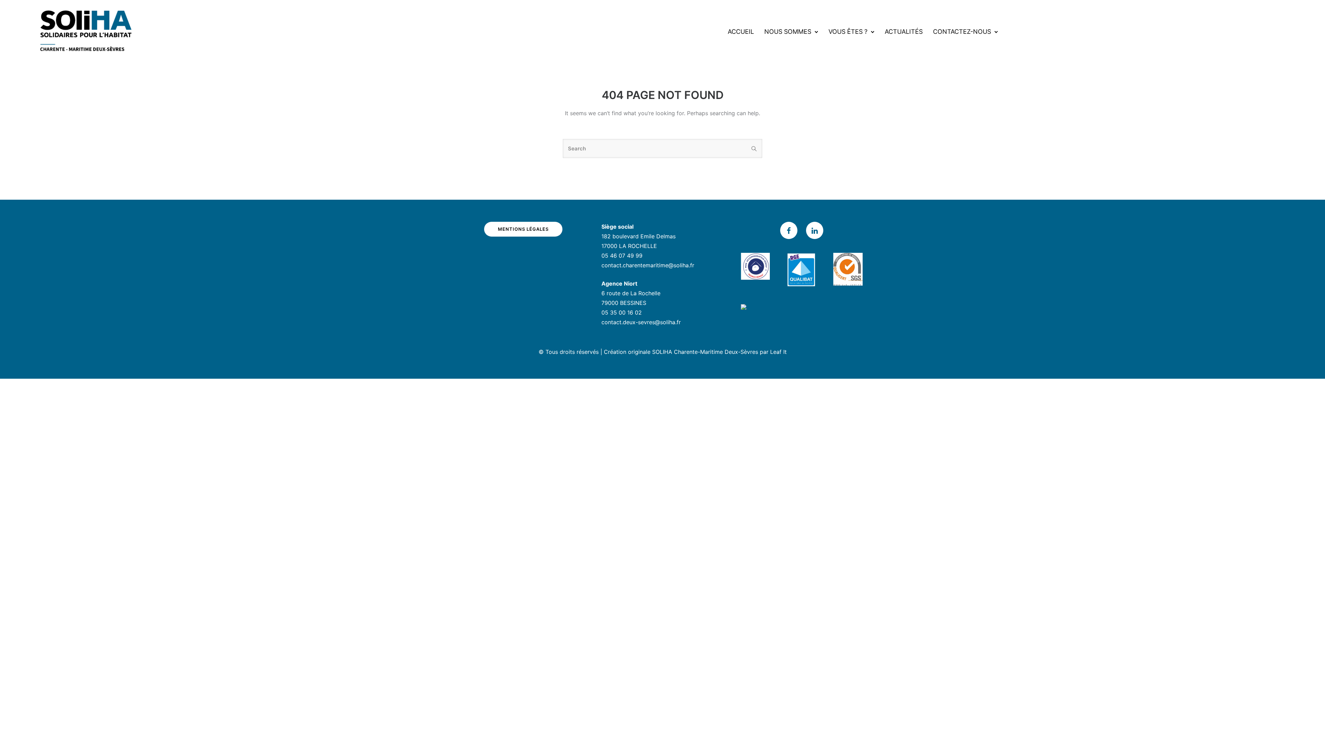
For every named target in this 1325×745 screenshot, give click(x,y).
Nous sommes (787, 31)
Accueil (741, 31)
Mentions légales (523, 229)
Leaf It (778, 351)
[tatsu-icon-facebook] (790, 230)
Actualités (904, 31)
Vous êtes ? (847, 31)
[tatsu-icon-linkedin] (814, 230)
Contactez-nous (962, 31)
